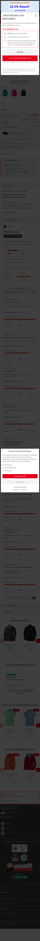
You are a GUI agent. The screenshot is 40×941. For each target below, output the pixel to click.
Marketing (8, 470)
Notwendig (8, 465)
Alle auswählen (20, 476)
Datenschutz (24, 489)
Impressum (15, 489)
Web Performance (10, 468)
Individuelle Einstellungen (20, 487)
